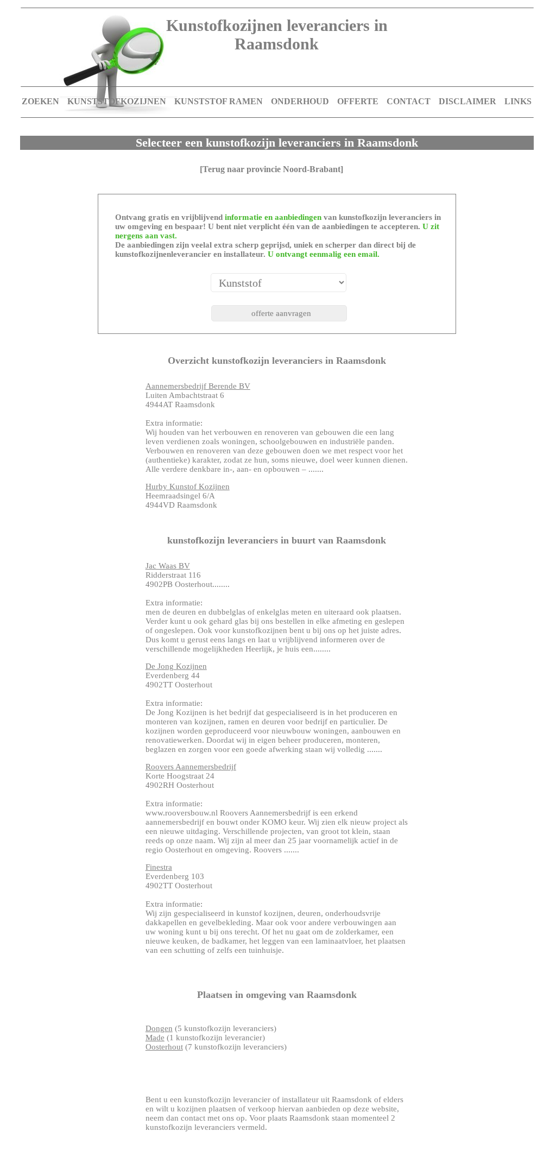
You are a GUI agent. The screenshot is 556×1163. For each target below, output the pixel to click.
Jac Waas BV (168, 565)
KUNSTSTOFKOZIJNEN (116, 101)
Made (155, 1037)
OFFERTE (357, 101)
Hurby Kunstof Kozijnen (188, 486)
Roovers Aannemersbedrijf (191, 766)
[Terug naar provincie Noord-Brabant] (271, 169)
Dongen (159, 1028)
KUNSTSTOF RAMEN (218, 101)
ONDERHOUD (300, 101)
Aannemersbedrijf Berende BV (198, 386)
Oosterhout (164, 1046)
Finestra (159, 867)
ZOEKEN (40, 101)
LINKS (518, 101)
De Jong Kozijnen (176, 666)
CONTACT (409, 101)
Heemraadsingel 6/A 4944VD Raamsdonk (188, 495)
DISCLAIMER (467, 101)
